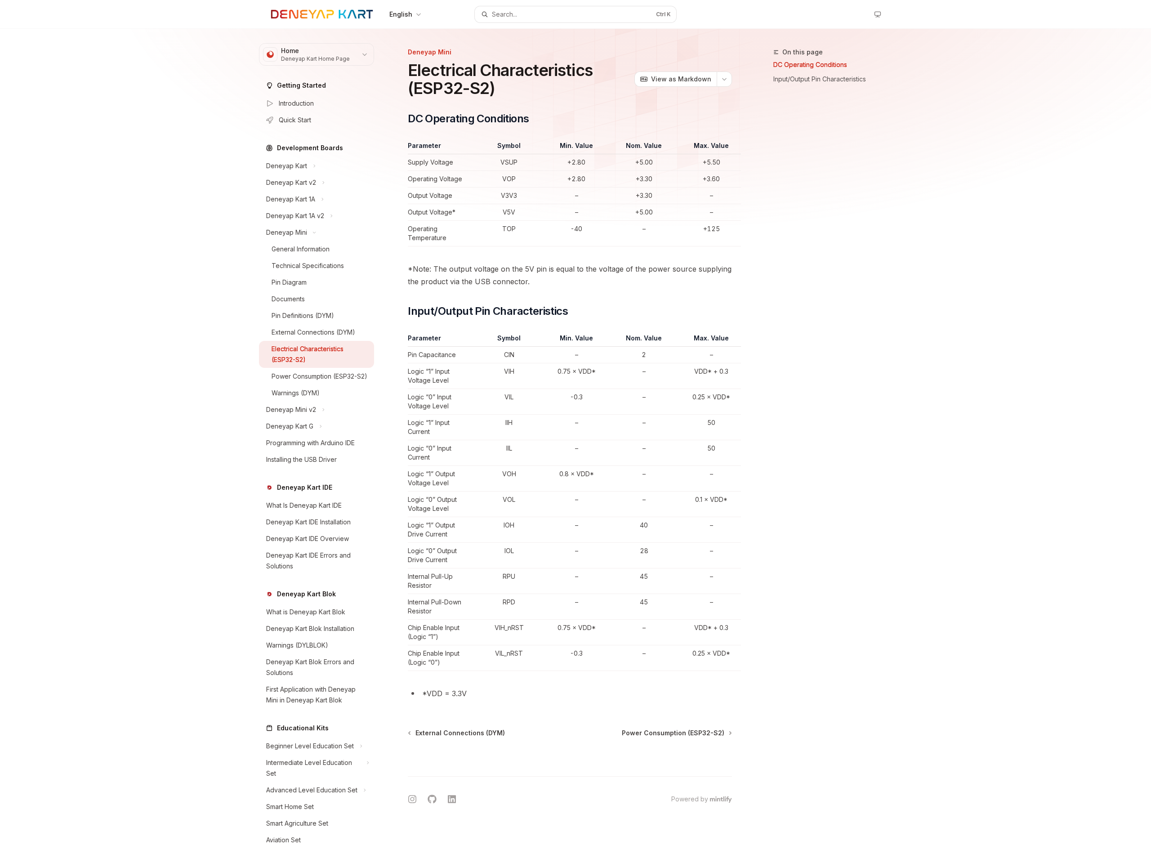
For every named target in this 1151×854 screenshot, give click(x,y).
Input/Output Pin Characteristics (819, 79)
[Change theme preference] (877, 14)
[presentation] (323, 441)
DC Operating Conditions (810, 64)
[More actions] (724, 79)
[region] (570, 193)
